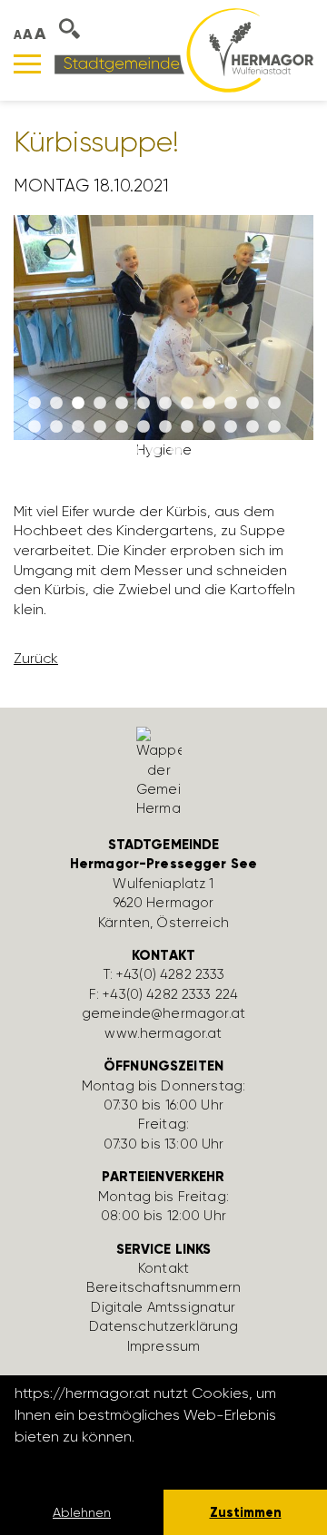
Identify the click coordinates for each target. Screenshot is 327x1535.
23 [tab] (252, 427)
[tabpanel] (163, 344)
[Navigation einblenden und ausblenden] (27, 63)
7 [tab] (165, 404)
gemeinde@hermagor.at (163, 1013)
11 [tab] (252, 404)
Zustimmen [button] (246, 1512)
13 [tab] (34, 427)
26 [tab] (154, 451)
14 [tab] (56, 427)
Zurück (36, 658)
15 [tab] (78, 427)
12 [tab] (274, 404)
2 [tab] (56, 404)
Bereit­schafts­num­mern (163, 1287)
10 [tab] (231, 404)
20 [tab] (187, 427)
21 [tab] (209, 427)
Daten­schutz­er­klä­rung (164, 1326)
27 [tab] (176, 451)
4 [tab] (100, 404)
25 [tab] (133, 451)
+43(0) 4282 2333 (170, 974)
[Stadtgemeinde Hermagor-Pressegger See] (183, 49)
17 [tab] (122, 427)
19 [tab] (165, 427)
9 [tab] (209, 404)
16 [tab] (100, 427)
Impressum (163, 1346)
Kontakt (163, 1268)
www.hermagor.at (163, 1033)
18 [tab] (143, 427)
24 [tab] (274, 427)
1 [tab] (34, 404)
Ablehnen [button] (82, 1512)
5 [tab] (122, 404)
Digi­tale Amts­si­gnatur (163, 1307)
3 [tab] (78, 404)
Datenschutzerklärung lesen (113, 1461)
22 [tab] (231, 427)
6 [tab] (143, 404)
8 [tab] (187, 404)
